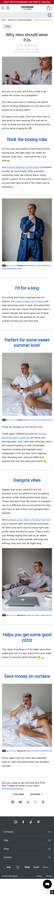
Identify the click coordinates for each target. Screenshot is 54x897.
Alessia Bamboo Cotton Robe (35, 265)
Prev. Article (19, 794)
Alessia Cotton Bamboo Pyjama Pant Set (38, 615)
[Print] (27, 802)
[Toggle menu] (3, 8)
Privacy (49, 876)
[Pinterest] (43, 802)
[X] (35, 802)
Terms (39, 876)
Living (7, 27)
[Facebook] (12, 802)
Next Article (35, 794)
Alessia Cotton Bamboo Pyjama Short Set (39, 420)
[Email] (20, 802)
